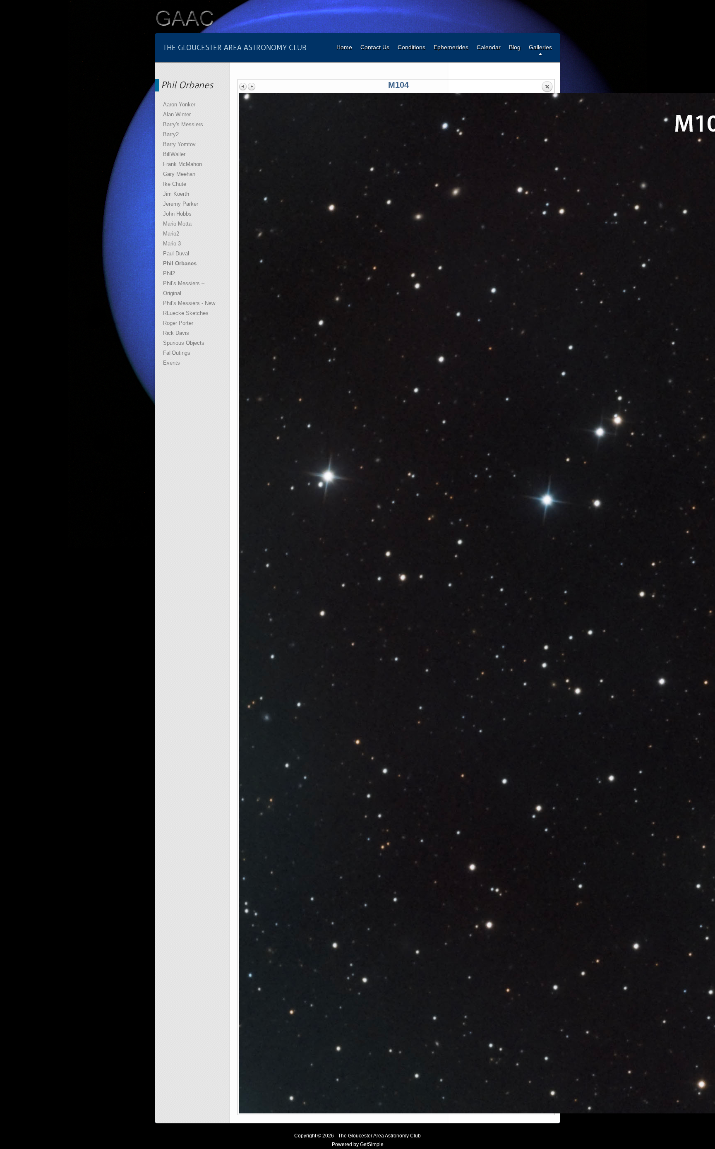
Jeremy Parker (180, 204)
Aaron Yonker (179, 104)
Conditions (411, 47)
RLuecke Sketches (186, 313)
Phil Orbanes (180, 263)
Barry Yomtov (179, 144)
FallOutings (176, 353)
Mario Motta (177, 224)
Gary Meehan (179, 174)
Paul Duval (176, 253)
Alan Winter (177, 114)
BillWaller (174, 154)
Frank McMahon (182, 164)
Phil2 (169, 273)
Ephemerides (451, 47)
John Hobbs (177, 214)
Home (344, 47)
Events (171, 363)
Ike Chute (174, 184)
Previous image (243, 86)
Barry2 (171, 134)
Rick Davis (176, 333)
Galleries (540, 47)
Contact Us (374, 47)
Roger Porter (178, 323)
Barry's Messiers (183, 124)
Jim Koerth (176, 194)
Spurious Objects (183, 343)
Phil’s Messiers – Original (183, 288)
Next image (251, 86)
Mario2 (171, 234)
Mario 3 (172, 243)
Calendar (489, 47)
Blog (515, 47)
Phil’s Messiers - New (189, 303)
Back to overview (547, 87)
